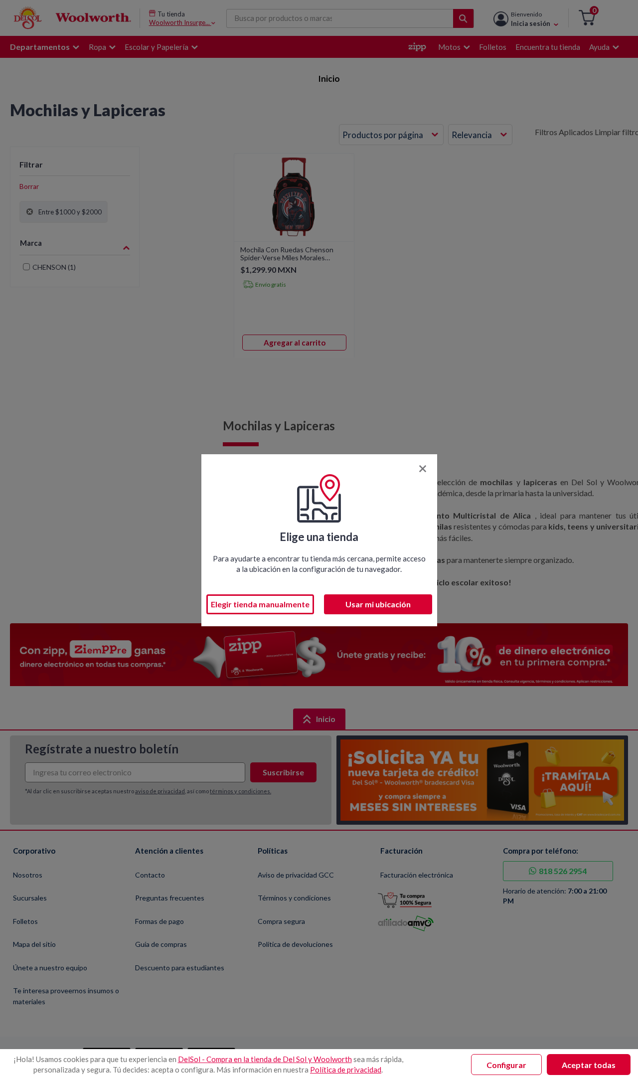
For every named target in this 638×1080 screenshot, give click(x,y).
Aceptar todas (589, 1065)
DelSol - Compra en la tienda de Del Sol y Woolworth (265, 1059)
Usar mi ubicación (378, 604)
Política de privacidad (345, 1069)
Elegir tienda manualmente (260, 604)
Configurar (506, 1065)
